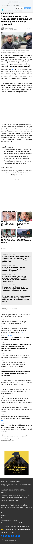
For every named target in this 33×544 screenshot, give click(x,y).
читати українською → (26, 28)
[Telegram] (9, 536)
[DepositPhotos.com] (9, 541)
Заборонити (19, 8)
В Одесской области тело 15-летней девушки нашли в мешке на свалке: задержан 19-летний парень (14, 329)
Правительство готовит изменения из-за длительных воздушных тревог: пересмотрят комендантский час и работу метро (16, 346)
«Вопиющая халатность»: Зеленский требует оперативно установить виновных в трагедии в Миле (16, 437)
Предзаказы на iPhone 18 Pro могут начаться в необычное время (13, 322)
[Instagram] (12, 536)
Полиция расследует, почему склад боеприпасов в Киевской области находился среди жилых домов (13, 363)
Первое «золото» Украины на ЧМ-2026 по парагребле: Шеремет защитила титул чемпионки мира (15, 390)
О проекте (4, 513)
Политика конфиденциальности (9, 520)
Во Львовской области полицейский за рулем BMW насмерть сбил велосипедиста (16, 416)
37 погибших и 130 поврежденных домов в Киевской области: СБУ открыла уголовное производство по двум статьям (16, 381)
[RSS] (19, 536)
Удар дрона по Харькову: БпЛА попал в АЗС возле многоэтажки (15, 337)
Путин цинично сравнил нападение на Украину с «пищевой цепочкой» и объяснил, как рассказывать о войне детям (16, 399)
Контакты (3, 515)
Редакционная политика (7, 517)
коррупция (8, 167)
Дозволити (28, 8)
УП (13, 70)
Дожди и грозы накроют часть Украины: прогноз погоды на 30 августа (15, 315)
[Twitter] (6, 536)
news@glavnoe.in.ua (9, 526)
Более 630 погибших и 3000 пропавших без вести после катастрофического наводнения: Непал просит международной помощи (16, 427)
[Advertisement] (16, 109)
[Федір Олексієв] (2, 30)
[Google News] (15, 536)
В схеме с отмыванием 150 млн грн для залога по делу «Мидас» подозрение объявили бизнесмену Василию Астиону (18, 151)
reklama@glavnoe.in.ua (10, 529)
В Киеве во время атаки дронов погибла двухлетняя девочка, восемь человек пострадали (15, 372)
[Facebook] (2, 536)
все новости (27, 444)
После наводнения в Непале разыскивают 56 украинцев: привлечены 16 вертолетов (16, 355)
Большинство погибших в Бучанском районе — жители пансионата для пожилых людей (16, 408)
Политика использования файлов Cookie (12, 522)
